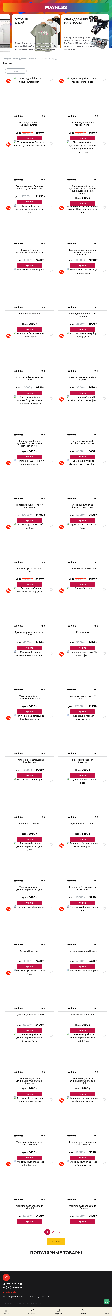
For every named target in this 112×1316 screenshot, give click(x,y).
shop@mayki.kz (11, 1292)
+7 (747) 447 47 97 (12, 1284)
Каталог (44, 59)
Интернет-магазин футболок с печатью (19, 59)
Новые (15, 71)
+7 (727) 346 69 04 (12, 1287)
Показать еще (56, 1241)
